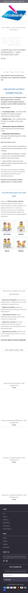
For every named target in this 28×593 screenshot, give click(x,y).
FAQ (4, 513)
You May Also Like (14, 350)
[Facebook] (4, 561)
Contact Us (6, 519)
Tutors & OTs (6, 547)
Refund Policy (6, 522)
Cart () (14, 1)
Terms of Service (7, 528)
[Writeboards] (14, 13)
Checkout (21, 1)
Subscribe (7, 579)
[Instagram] (7, 561)
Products (8, 27)
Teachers (5, 541)
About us (5, 516)
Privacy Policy (6, 525)
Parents (5, 538)
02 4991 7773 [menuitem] (7, 1)
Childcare (5, 544)
